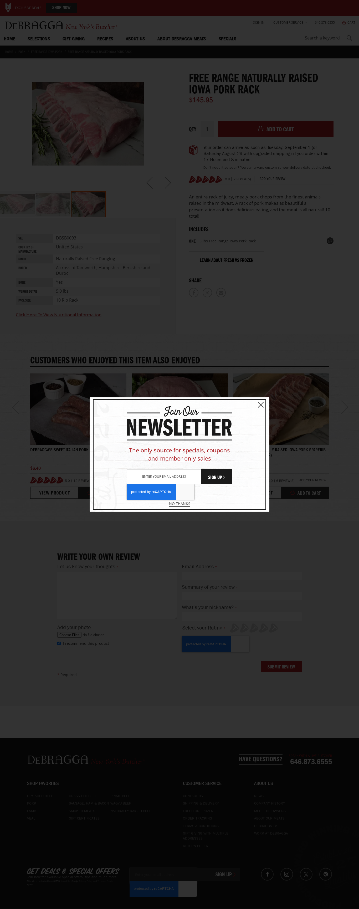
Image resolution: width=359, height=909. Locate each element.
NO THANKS (179, 503)
